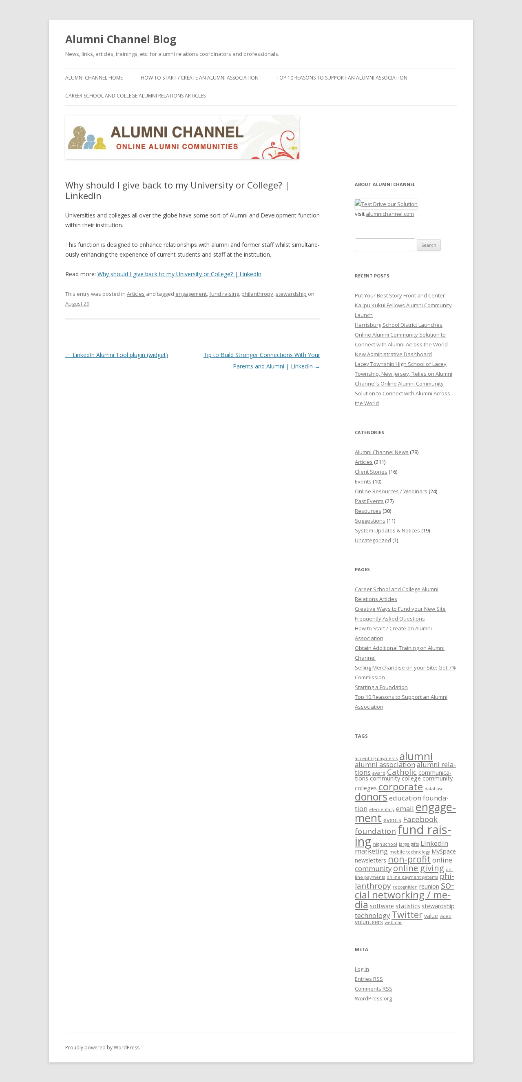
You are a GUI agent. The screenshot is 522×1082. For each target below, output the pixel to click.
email (405, 808)
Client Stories (371, 471)
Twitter (407, 914)
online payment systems (412, 877)
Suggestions (370, 520)
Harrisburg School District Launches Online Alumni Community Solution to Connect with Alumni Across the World (401, 334)
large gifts (409, 844)
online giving (418, 868)
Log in (362, 969)
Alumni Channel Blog (120, 39)
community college (395, 778)
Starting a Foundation (381, 687)
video (445, 916)
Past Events (369, 501)
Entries (369, 978)
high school (385, 844)
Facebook (420, 819)
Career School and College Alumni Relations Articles (135, 95)
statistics (408, 906)
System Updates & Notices (387, 530)
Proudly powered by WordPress (102, 1047)
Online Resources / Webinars (391, 491)
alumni (416, 756)
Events (363, 481)
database (434, 789)
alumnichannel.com (390, 213)
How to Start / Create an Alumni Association (200, 77)
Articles (136, 293)
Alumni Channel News (382, 452)
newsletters (370, 860)
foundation (375, 831)
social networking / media (404, 894)
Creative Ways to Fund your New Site (400, 608)
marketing (371, 851)
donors (371, 796)
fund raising (224, 293)
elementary (381, 809)
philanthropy (257, 293)
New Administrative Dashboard (393, 354)
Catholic (402, 772)
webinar (393, 922)
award (378, 773)
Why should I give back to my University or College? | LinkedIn (179, 274)
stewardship (291, 293)
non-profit (409, 859)
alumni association (385, 764)
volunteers (369, 922)
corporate (400, 786)
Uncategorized (373, 540)
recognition (405, 887)
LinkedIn (434, 843)
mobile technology (409, 852)
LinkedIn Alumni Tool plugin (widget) (116, 355)
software (382, 906)
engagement (191, 293)
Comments (373, 988)
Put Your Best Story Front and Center (400, 295)
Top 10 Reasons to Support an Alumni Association (341, 77)
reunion (429, 886)
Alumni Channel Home (94, 77)
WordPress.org (373, 998)
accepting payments (376, 758)
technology (372, 915)
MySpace (443, 851)
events (392, 820)
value (431, 916)
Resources (368, 510)
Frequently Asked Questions (390, 618)
